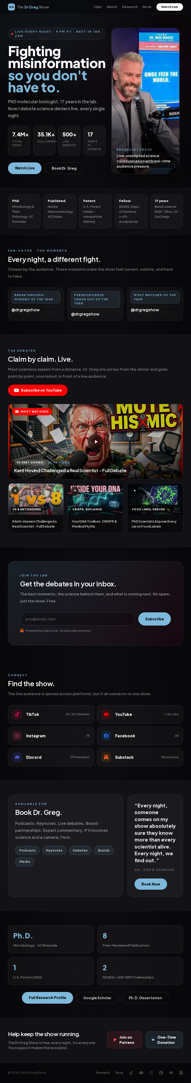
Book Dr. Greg (64, 168)
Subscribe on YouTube (41, 390)
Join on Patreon (126, 1040)
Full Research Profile (47, 997)
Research (130, 7)
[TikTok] (131, 1073)
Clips (98, 7)
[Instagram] (151, 1073)
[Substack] (181, 1073)
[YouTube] (141, 1073)
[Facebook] (161, 1073)
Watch (112, 7)
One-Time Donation (166, 1040)
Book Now (151, 884)
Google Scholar (97, 997)
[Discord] (171, 1073)
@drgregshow (25, 309)
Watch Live (169, 7)
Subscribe (154, 619)
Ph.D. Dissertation (145, 997)
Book (147, 7)
